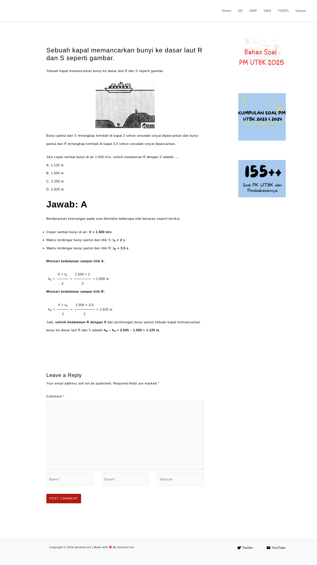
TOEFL (283, 11)
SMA (267, 11)
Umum (301, 11)
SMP (253, 11)
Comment (55, 396)
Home (226, 11)
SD (240, 11)
